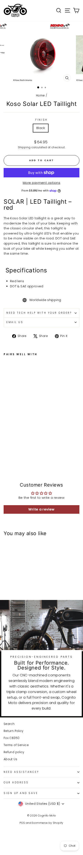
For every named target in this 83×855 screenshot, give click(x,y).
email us (14, 322)
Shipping (24, 147)
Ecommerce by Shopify (47, 823)
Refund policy (14, 752)
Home (40, 96)
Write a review (41, 509)
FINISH (41, 120)
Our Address (16, 782)
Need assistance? (21, 772)
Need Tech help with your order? (39, 313)
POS (22, 823)
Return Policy (13, 731)
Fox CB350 (11, 738)
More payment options (41, 183)
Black (40, 128)
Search (9, 724)
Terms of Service (16, 745)
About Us (10, 759)
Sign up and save (21, 793)
